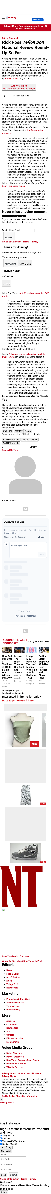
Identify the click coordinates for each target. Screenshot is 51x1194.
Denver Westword (15, 1056)
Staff (8, 1031)
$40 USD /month (11, 443)
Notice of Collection (11, 241)
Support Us (37, 20)
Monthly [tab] (19, 431)
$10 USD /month (11, 439)
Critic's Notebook (10, 38)
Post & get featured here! (18, 700)
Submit (13, 1175)
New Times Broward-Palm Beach (22, 1060)
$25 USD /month (29, 439)
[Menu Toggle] (3, 19)
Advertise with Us (15, 1002)
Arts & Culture (13, 977)
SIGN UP (9, 237)
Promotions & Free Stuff (18, 999)
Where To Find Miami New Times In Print (22, 961)
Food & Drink (12, 974)
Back (3, 1175)
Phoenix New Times (16, 1063)
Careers (10, 1035)
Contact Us (11, 1024)
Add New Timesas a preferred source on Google (19, 87)
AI (37, 1073)
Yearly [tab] (28, 431)
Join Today (6, 1147)
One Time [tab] (7, 431)
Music (9, 981)
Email (5, 230)
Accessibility (29, 1073)
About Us (10, 1021)
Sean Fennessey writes (13, 186)
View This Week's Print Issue (16, 956)
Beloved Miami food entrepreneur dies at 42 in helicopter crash (25, 27)
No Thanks (6, 1151)
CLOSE (6, 284)
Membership (12, 1042)
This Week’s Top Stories (13, 1141)
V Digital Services (14, 1067)
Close (4, 1192)
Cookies (19, 1073)
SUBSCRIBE (10, 264)
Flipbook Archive (14, 1038)
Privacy (34, 241)
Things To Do (12, 984)
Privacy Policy (13, 1009)
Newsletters (12, 987)
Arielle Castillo (12, 78)
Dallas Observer (14, 1053)
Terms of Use (13, 1006)
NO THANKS (25, 264)
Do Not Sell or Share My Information (19, 1096)
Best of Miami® (10, 1144)
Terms (26, 241)
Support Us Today (10, 450)
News (9, 970)
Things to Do (8, 1135)
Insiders (6, 1138)
